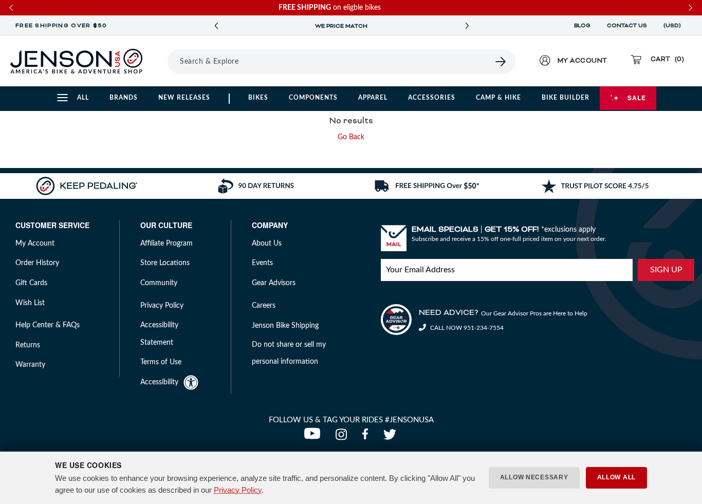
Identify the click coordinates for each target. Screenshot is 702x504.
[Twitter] (391, 437)
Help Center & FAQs (47, 325)
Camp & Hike (498, 98)
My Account (34, 243)
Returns (27, 345)
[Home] (76, 61)
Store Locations (165, 263)
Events (262, 263)
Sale (636, 97)
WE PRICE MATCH (341, 26)
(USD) (673, 26)
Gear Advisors (273, 283)
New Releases (184, 98)
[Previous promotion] (216, 25)
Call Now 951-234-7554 (466, 328)
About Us (267, 243)
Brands (123, 98)
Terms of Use (160, 362)
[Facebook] (367, 437)
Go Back (351, 137)
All (83, 98)
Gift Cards (31, 283)
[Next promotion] (466, 25)
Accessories (431, 98)
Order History (37, 263)
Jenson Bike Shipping (285, 325)
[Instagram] (344, 437)
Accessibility (159, 382)
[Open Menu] (164, 61)
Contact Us (627, 26)
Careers (263, 305)
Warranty (30, 364)
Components (313, 98)
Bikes (258, 98)
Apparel (372, 98)
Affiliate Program (166, 243)
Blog (582, 26)
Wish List (30, 303)
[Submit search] (501, 61)
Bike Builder (565, 98)
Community (158, 283)
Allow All (616, 477)
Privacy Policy (238, 490)
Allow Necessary (534, 477)
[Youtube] (314, 437)
